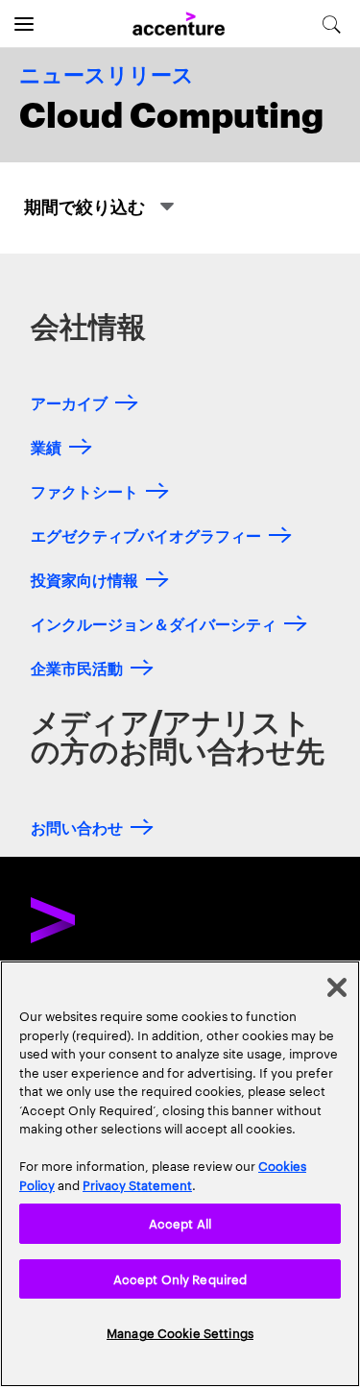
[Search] (332, 24)
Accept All (180, 1222)
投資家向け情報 (84, 579)
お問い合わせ (77, 826)
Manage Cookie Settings (180, 1332)
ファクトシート (84, 490)
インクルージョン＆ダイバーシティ (153, 623)
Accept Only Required (180, 1278)
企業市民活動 (77, 667)
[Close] (337, 987)
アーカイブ (69, 402)
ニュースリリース (106, 75)
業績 (46, 446)
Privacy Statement (137, 1184)
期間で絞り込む (86, 205)
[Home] (178, 24)
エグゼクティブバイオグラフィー (146, 534)
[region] (180, 1174)
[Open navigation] (24, 24)
